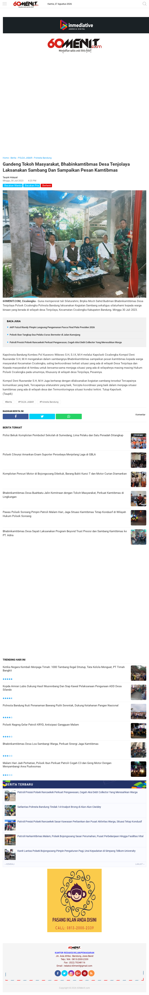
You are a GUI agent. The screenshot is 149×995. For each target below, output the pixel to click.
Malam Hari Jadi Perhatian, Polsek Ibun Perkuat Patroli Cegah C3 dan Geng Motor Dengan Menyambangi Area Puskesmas (57, 764)
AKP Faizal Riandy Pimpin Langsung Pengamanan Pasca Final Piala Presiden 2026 (52, 327)
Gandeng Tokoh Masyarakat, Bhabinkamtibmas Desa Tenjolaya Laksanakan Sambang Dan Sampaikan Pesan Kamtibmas (66, 167)
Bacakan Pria (31, 185)
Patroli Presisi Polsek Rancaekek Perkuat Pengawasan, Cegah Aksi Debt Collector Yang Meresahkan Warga (66, 342)
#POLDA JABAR (26, 402)
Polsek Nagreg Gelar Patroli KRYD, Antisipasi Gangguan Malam (41, 724)
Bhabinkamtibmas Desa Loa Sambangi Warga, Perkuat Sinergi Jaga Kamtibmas (50, 743)
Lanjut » (139, 864)
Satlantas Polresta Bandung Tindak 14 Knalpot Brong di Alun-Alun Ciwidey (59, 806)
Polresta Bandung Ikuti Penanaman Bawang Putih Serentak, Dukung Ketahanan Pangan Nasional (60, 705)
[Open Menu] (4, 4)
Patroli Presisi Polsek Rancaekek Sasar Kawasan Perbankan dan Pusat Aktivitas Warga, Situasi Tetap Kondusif (79, 821)
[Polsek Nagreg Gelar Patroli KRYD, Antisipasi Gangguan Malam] (138, 731)
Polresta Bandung (43, 158)
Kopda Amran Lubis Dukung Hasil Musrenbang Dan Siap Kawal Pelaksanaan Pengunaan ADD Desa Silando (62, 688)
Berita (13, 158)
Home (6, 158)
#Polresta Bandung (49, 402)
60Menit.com (83, 988)
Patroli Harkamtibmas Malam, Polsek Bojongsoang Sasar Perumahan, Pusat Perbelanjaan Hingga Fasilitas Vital (80, 836)
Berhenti (46, 185)
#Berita (8, 402)
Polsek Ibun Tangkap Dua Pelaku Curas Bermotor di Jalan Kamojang (45, 334)
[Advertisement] (74, 109)
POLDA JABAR (25, 158)
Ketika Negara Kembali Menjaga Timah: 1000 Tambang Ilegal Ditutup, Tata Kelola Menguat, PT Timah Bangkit (64, 668)
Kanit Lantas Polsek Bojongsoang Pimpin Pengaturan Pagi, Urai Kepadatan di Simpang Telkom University (76, 850)
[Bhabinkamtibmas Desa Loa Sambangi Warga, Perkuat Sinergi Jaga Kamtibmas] (138, 750)
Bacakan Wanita (13, 185)
